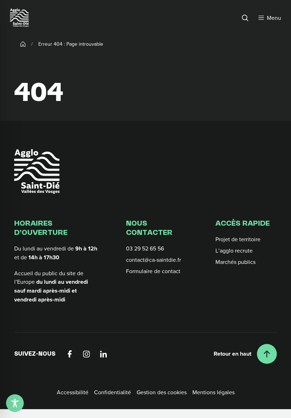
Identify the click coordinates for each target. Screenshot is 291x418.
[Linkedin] (103, 353)
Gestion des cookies (162, 392)
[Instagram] (86, 353)
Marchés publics (235, 262)
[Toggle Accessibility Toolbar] (14, 403)
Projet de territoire (237, 239)
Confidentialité (112, 392)
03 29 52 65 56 (145, 248)
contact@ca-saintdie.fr (153, 260)
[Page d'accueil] (19, 17)
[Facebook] (69, 353)
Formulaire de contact (153, 271)
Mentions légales (213, 392)
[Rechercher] (245, 18)
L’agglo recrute (234, 250)
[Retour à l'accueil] (37, 171)
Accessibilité (72, 392)
